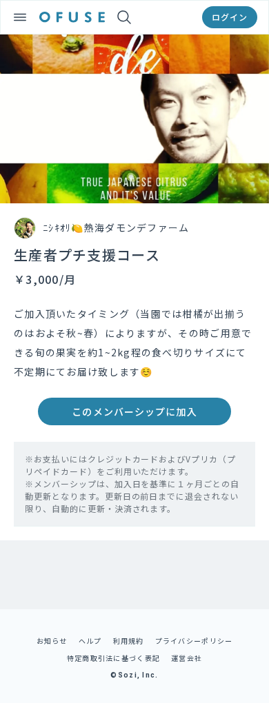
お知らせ (52, 640)
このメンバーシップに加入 (134, 411)
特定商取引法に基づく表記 (113, 658)
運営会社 (186, 658)
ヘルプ (90, 640)
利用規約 (128, 640)
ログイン (230, 17)
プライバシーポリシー (194, 640)
